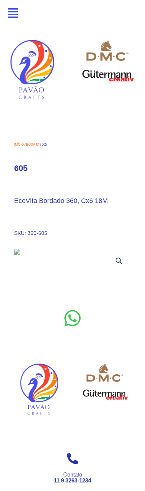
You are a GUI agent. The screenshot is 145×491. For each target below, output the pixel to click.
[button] (119, 261)
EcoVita (32, 144)
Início (19, 144)
